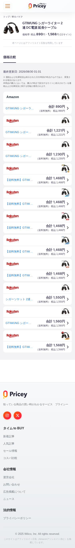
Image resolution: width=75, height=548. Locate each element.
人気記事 (8, 443)
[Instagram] (7, 415)
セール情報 (10, 450)
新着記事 (8, 436)
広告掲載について (14, 491)
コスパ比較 (10, 458)
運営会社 (8, 477)
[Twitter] (18, 415)
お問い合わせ (11, 484)
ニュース (8, 498)
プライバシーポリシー (17, 518)
